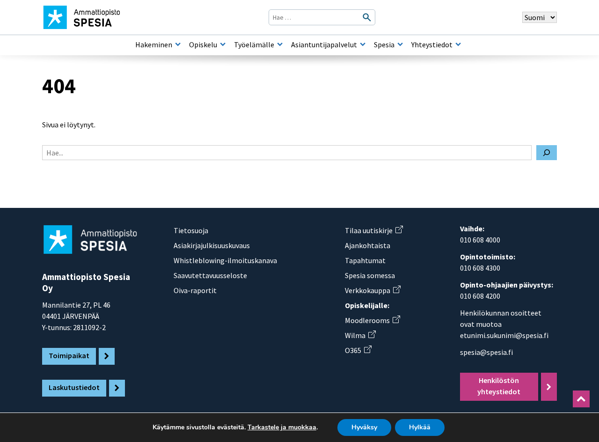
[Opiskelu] (222, 44)
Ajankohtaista (367, 245)
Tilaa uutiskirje (373, 230)
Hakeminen (153, 44)
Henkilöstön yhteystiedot (498, 386)
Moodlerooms (372, 320)
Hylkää (420, 427)
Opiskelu (203, 44)
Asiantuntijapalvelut (324, 44)
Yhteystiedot (432, 44)
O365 (358, 350)
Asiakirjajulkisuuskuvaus (212, 245)
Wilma (360, 335)
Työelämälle (254, 44)
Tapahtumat (365, 260)
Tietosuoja (191, 230)
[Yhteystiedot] (458, 44)
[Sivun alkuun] (581, 398)
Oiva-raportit (195, 290)
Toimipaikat (69, 355)
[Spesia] (400, 44)
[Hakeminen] (177, 44)
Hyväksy (364, 427)
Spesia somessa (370, 275)
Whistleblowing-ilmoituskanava (225, 260)
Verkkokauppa (372, 290)
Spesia (384, 44)
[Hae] (546, 152)
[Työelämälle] (279, 44)
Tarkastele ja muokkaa (282, 427)
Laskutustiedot (74, 387)
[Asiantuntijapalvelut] (362, 44)
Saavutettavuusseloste (210, 275)
